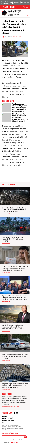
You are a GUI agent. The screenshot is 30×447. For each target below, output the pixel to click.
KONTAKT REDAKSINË (7, 418)
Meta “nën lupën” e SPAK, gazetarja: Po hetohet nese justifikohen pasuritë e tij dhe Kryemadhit (20, 117)
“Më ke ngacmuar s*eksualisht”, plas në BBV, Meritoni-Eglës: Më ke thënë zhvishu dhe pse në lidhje (19, 107)
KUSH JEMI (4, 416)
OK (25, 436)
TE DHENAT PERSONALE (8, 420)
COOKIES (4, 422)
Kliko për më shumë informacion (10, 406)
